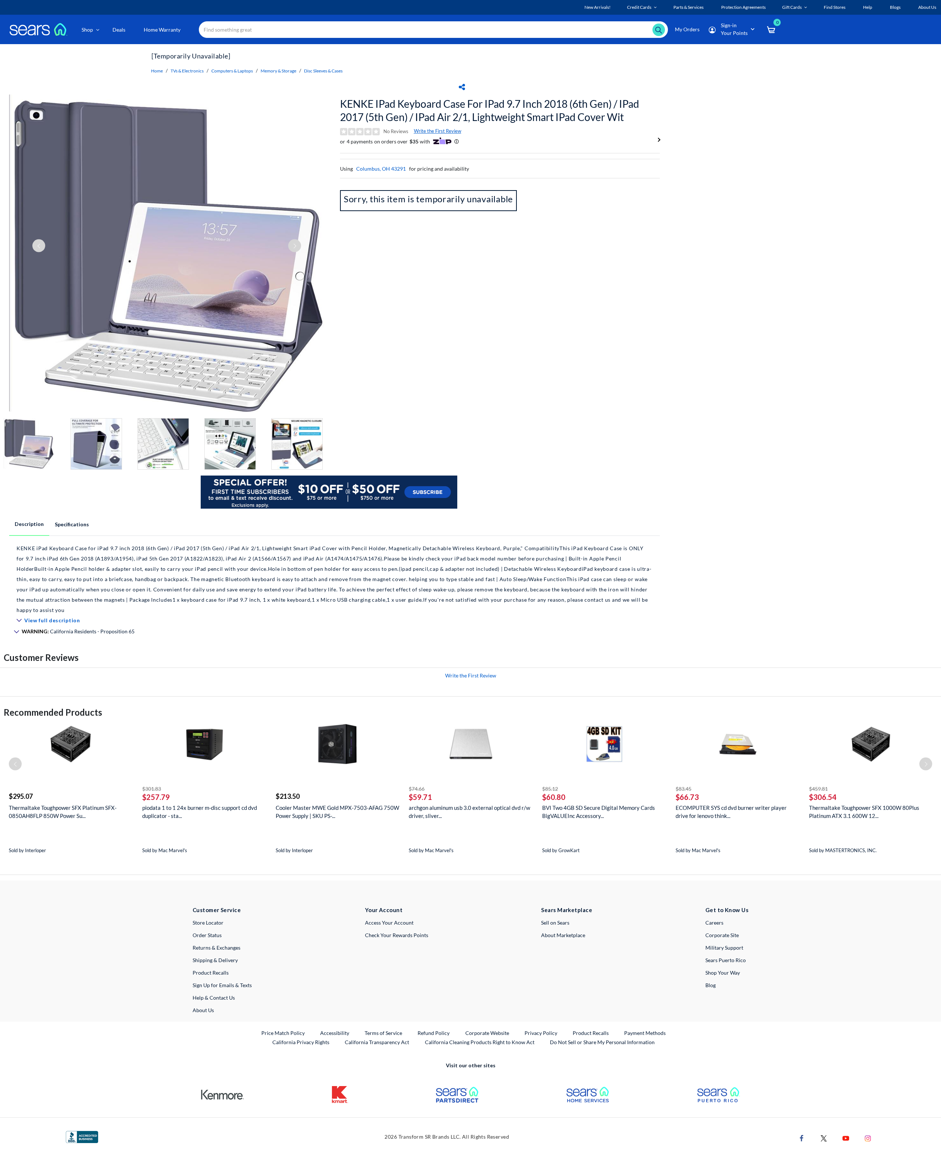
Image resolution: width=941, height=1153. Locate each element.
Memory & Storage (278, 71)
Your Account (383, 910)
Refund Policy (434, 1033)
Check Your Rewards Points (396, 935)
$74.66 (417, 789)
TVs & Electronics (187, 71)
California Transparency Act (377, 1042)
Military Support (724, 947)
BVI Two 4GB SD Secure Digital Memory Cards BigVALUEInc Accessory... (598, 811)
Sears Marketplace (566, 910)
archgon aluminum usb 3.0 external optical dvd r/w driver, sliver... (469, 811)
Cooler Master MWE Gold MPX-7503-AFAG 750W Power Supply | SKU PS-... (337, 811)
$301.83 (151, 789)
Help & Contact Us (214, 997)
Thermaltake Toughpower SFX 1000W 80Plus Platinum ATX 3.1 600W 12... (864, 811)
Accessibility (334, 1033)
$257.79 (156, 797)
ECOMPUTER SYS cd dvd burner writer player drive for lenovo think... (731, 811)
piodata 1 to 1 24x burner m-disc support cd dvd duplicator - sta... (199, 811)
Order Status (207, 935)
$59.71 (420, 797)
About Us (203, 1010)
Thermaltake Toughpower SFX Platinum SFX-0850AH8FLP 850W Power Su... (63, 811)
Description (29, 524)
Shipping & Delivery (215, 960)
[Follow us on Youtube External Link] (845, 1138)
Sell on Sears (555, 922)
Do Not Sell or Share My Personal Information (602, 1042)
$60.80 (553, 797)
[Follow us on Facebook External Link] (801, 1138)
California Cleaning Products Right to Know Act (479, 1042)
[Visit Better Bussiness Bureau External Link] (82, 1136)
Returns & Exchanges (216, 947)
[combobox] (433, 29)
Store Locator (208, 922)
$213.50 (288, 796)
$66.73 (687, 797)
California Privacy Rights (300, 1042)
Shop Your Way (722, 972)
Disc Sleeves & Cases (323, 71)
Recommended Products (53, 712)
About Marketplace (563, 935)
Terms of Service (383, 1033)
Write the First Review (437, 131)
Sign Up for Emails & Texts (222, 985)
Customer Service (217, 910)
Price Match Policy (283, 1033)
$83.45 (683, 789)
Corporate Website (487, 1032)
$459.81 (818, 789)
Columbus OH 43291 (381, 169)
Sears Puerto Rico (725, 960)
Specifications (72, 524)
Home (157, 71)
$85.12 (550, 789)
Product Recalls (211, 972)
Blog (710, 985)
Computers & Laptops (232, 71)
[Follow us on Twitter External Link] (823, 1138)
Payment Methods (645, 1033)
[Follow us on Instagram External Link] (868, 1138)
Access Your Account (389, 922)
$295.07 (21, 796)
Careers (714, 922)
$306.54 (823, 797)
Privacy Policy (541, 1033)
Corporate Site (722, 935)
